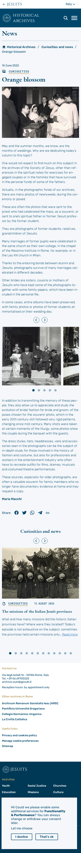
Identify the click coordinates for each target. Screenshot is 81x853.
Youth (6, 785)
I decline (21, 837)
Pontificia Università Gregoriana (23, 708)
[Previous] (36, 320)
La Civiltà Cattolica (14, 719)
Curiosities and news (57, 47)
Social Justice (37, 785)
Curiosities (19, 71)
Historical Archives (26, 18)
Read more (70, 634)
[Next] (45, 320)
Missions (33, 792)
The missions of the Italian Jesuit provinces (37, 611)
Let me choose (21, 828)
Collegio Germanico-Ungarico (21, 714)
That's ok (47, 837)
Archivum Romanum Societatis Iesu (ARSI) (30, 703)
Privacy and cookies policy (19, 735)
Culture (58, 792)
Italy (72, 4)
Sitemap (7, 746)
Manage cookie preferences (20, 740)
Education (9, 792)
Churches (59, 785)
